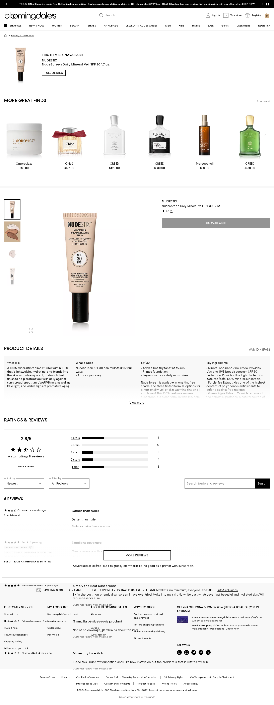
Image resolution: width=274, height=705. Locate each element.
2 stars (75, 459)
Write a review (26, 466)
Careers (94, 627)
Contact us (10, 621)
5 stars (75, 438)
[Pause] (267, 4)
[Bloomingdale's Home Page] (30, 16)
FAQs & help (11, 627)
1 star (75, 466)
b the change (98, 621)
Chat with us (11, 614)
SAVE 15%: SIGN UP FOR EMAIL (62, 590)
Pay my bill (53, 634)
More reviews (137, 555)
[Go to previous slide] (6, 4)
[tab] (12, 209)
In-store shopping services (149, 624)
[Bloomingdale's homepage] (5, 35)
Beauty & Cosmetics (22, 35)
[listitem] (137, 4)
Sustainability (98, 634)
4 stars (75, 445)
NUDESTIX (49, 60)
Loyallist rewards (57, 621)
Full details (54, 73)
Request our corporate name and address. (173, 690)
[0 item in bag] (267, 15)
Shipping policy (13, 641)
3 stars (75, 452)
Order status (54, 627)
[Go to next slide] (262, 4)
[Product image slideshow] (80, 267)
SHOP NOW (248, 4)
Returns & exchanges (16, 634)
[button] (69, 267)
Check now (232, 628)
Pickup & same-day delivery (149, 631)
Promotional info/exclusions (208, 628)
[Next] (265, 135)
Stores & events (142, 638)
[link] (24, 166)
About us (95, 614)
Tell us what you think (16, 648)
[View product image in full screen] (30, 330)
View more (137, 402)
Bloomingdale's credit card (62, 614)
